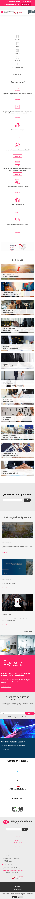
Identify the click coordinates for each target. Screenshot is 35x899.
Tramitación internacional (8, 401)
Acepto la (18, 717)
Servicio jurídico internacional (10, 347)
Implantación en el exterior (8, 383)
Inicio (17, 834)
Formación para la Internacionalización (10, 454)
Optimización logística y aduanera (10, 293)
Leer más (4, 552)
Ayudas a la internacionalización (11, 472)
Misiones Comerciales (9, 7)
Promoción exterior (7, 418)
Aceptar (14, 897)
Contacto (25, 4)
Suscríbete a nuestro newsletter (19, 1)
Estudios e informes (22, 7)
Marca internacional (8, 365)
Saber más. (6, 749)
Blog (30, 7)
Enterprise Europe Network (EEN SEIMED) (11, 436)
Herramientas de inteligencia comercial (11, 329)
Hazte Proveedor (12, 4)
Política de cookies (17, 889)
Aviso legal (17, 886)
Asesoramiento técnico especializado (11, 275)
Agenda (18, 8)
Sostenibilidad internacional (8, 311)
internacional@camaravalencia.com (13, 870)
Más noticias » (28, 631)
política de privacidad (21, 717)
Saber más (17, 99)
